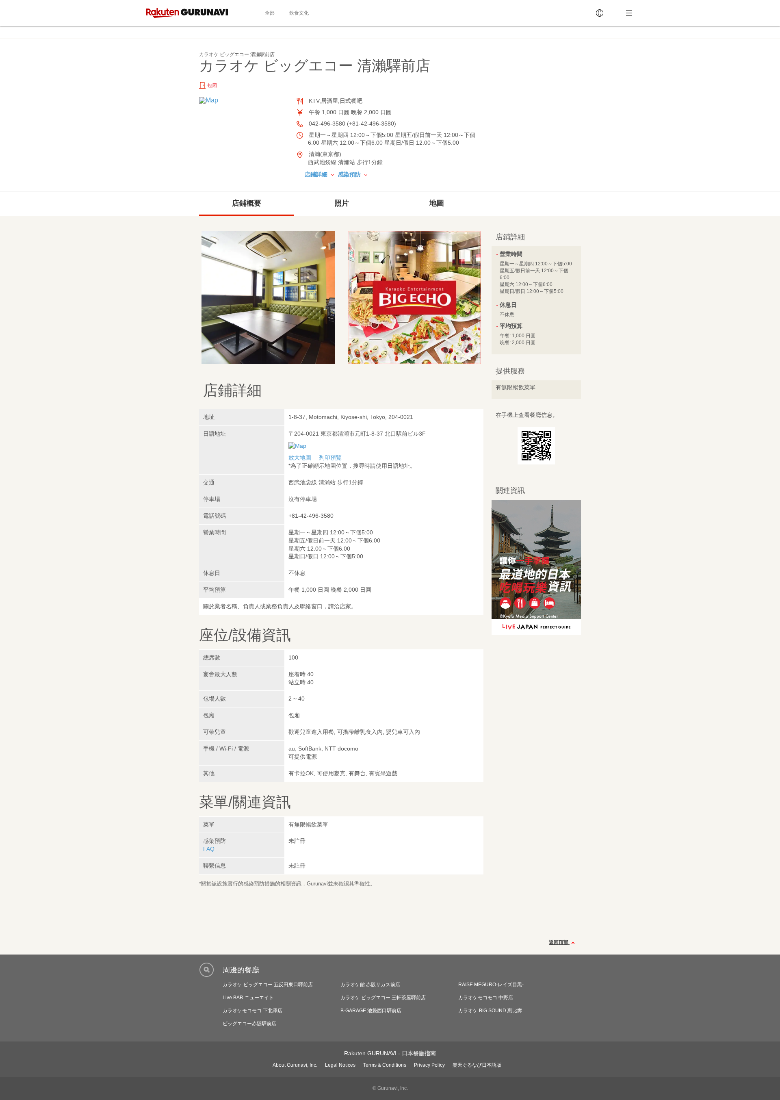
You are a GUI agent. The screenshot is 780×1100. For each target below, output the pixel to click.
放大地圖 (299, 457)
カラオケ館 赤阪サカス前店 (370, 984)
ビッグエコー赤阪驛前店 (249, 1023)
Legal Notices (340, 1065)
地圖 (436, 203)
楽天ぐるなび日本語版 (477, 1065)
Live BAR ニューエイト (248, 997)
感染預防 (350, 174)
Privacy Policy (429, 1065)
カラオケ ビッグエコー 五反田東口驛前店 (268, 984)
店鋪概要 (246, 203)
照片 (341, 203)
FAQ (208, 849)
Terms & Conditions (384, 1065)
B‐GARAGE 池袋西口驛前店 (370, 1010)
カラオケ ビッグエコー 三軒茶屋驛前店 (383, 997)
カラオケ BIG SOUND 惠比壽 (490, 1010)
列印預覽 (330, 457)
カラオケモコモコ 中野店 (485, 997)
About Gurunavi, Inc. (295, 1065)
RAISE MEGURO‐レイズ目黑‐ (491, 984)
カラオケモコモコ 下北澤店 (252, 1010)
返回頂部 (559, 942)
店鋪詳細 (317, 174)
